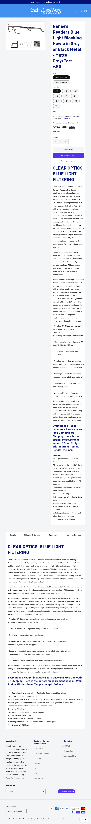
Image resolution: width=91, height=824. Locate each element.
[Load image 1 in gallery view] (14, 44)
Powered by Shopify (29, 819)
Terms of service (63, 818)
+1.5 (56, 96)
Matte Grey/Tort (61, 77)
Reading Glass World (17, 819)
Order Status (39, 748)
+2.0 (75, 96)
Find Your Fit (39, 773)
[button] (4, 10)
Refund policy (41, 818)
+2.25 (57, 101)
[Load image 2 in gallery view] (22, 44)
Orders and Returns (41, 753)
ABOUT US (66, 746)
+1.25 (75, 91)
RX (56, 106)
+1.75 (66, 96)
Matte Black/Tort (61, 82)
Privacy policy (67, 751)
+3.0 (75, 101)
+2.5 (66, 101)
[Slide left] (8, 44)
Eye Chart (37, 763)
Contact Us (38, 758)
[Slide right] (43, 44)
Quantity (55, 137)
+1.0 (65, 91)
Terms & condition (69, 756)
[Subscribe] (43, 791)
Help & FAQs (38, 778)
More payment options (68, 161)
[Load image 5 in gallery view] (37, 44)
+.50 (56, 91)
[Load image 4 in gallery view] (29, 44)
